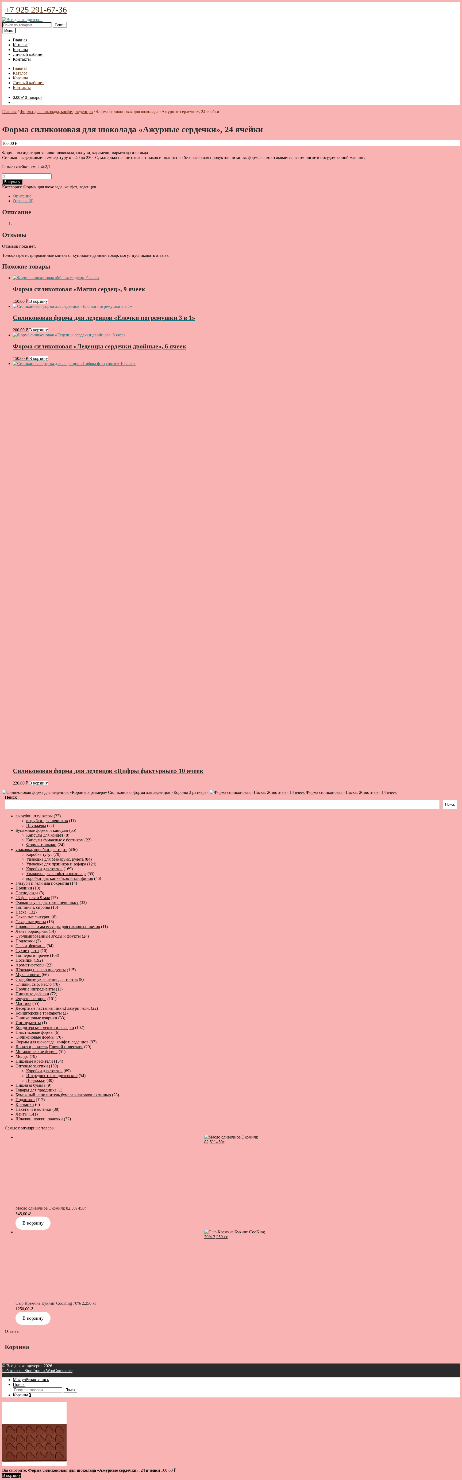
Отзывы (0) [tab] (23, 201)
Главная (20, 40)
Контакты (22, 59)
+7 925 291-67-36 (36, 9)
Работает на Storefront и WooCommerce (37, 1370)
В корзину (12, 182)
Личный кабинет (28, 54)
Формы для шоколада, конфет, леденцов (56, 111)
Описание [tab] (22, 196)
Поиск (59, 25)
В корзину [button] (38, 301)
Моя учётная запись (31, 1379)
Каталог (20, 44)
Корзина (20, 49)
